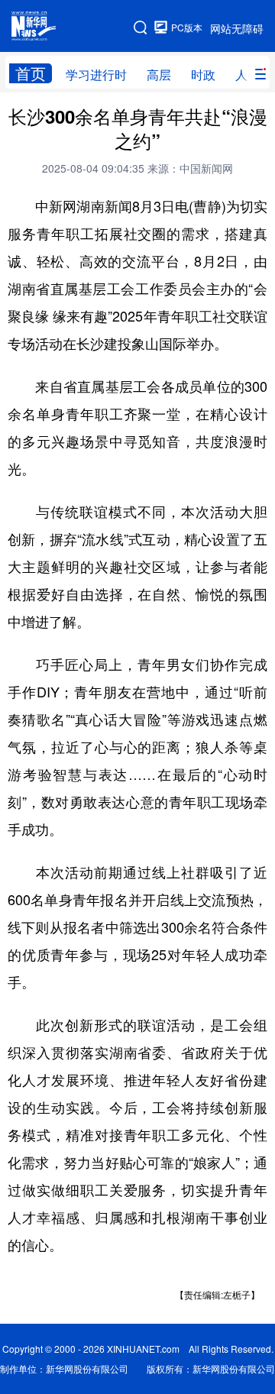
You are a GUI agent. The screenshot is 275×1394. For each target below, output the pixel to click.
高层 (159, 74)
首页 (30, 73)
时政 (203, 74)
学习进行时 (96, 74)
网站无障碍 (237, 28)
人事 (247, 74)
